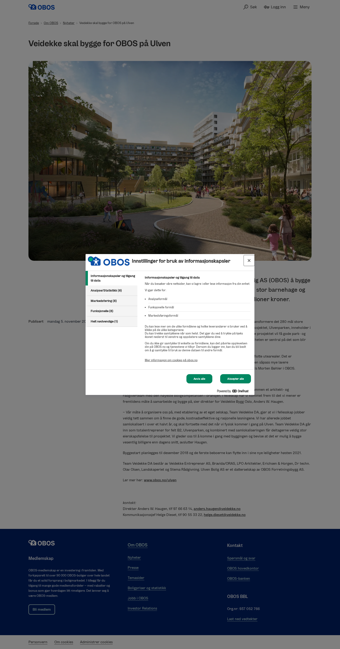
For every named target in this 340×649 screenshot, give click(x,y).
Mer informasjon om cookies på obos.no (171, 360)
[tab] (111, 278)
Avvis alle (199, 378)
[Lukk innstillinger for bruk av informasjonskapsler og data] (249, 260)
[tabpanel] (197, 321)
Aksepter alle (235, 378)
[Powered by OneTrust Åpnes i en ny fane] (234, 392)
